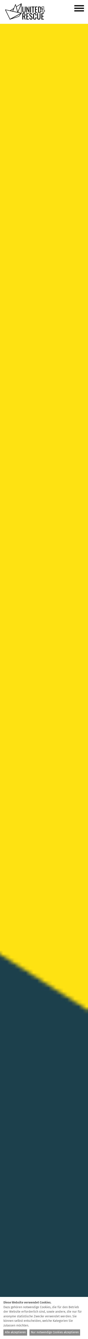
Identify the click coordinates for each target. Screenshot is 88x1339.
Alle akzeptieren (15, 1332)
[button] (79, 10)
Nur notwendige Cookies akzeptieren (55, 1332)
